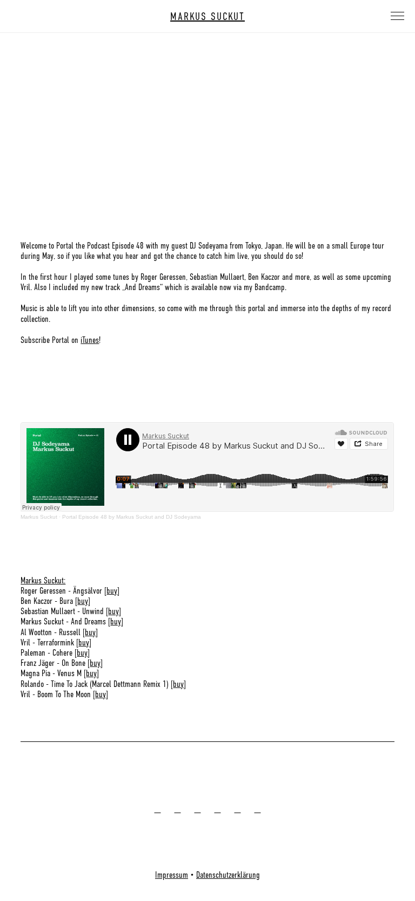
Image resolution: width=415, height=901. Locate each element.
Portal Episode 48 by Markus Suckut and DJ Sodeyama (131, 517)
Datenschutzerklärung (228, 875)
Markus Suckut (39, 517)
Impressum (171, 875)
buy (111, 591)
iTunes (90, 340)
